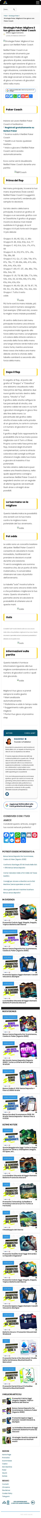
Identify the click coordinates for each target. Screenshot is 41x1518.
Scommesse (7, 1130)
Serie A (6, 1341)
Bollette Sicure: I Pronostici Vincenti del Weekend (20, 1333)
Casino (4, 1464)
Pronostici (6, 1458)
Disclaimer (6, 1490)
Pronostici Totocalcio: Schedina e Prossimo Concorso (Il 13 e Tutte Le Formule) (18, 1204)
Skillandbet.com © (14, 1514)
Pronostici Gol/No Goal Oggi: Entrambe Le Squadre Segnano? (20, 1255)
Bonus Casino (8, 1043)
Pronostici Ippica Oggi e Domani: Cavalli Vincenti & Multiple (20, 976)
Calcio (6, 1184)
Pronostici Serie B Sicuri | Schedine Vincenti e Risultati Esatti (17, 1387)
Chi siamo (6, 1487)
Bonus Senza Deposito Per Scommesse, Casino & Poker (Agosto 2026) (20, 949)
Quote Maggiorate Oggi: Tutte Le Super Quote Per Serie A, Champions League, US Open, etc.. (20, 1149)
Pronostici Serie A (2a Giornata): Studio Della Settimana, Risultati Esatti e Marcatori (20, 1360)
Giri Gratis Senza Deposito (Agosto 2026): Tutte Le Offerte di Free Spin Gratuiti (18, 1062)
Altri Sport (7, 957)
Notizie (4, 1476)
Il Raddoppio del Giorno (13, 1230)
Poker (4, 1470)
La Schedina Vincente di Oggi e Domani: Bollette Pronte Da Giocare (20, 1002)
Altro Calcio (8, 905)
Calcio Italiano (9, 1369)
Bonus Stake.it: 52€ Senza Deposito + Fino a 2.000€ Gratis (19, 1089)
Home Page (6, 1454)
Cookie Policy (7, 1493)
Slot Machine (7, 1467)
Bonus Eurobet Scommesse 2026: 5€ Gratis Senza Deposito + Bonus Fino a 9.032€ (19, 1116)
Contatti (5, 1484)
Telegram (6, 1496)
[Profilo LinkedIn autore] (7, 794)
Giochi (4, 1473)
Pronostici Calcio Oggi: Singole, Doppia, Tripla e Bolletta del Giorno (20, 923)
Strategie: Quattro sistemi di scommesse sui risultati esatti (24, 1439)
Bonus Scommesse (10, 931)
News (7, 2)
